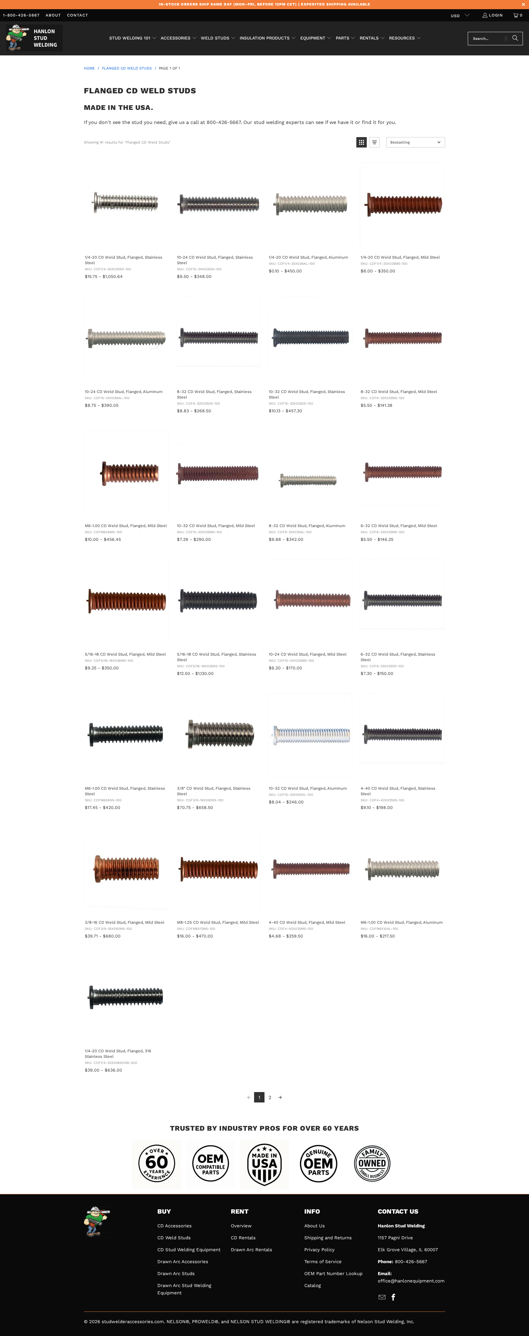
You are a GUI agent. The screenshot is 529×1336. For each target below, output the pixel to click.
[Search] (515, 38)
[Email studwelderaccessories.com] (382, 1298)
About (53, 15)
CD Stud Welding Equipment (188, 1249)
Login (496, 15)
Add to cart (126, 243)
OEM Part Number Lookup (333, 1273)
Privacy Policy (319, 1249)
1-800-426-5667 (21, 15)
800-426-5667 (411, 1261)
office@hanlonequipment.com (411, 1281)
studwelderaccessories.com (133, 1321)
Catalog (312, 1285)
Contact (77, 15)
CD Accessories (174, 1226)
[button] (133, 39)
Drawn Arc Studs (176, 1273)
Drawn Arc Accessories (182, 1261)
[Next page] (280, 1097)
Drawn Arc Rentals (251, 1249)
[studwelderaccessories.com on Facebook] (393, 1298)
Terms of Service (323, 1261)
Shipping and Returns (328, 1238)
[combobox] (495, 38)
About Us (314, 1226)
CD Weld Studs (174, 1238)
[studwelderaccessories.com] (34, 38)
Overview (241, 1226)
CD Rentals (243, 1238)
